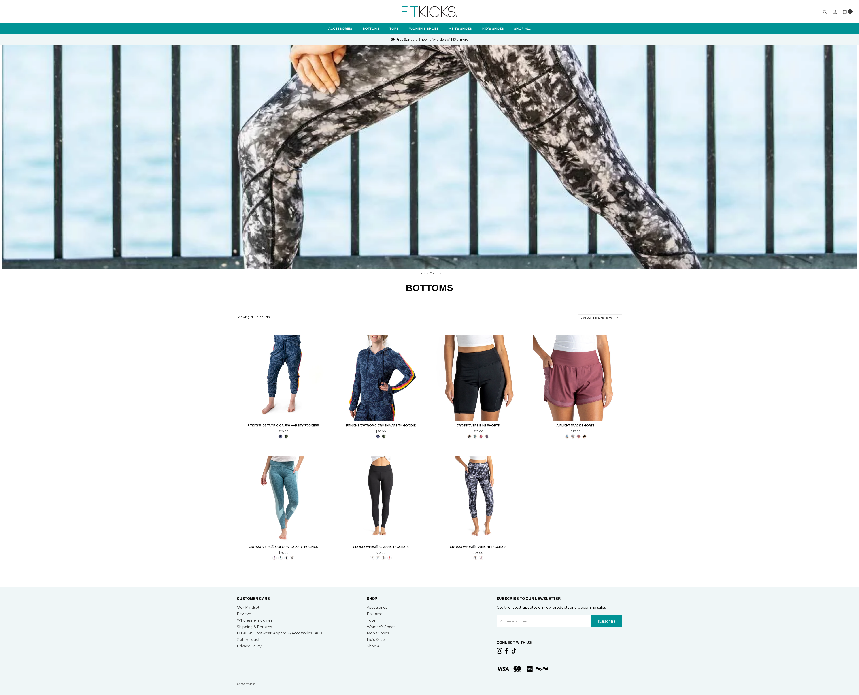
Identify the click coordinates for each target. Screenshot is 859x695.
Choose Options (283, 412)
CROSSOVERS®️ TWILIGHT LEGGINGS (478, 546)
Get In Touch (249, 639)
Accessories (340, 28)
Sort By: (586, 317)
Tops (394, 28)
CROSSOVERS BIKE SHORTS (478, 425)
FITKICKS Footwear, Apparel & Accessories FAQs (279, 633)
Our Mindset (248, 607)
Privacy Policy (249, 646)
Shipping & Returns (254, 627)
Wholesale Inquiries (254, 620)
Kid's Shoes (493, 28)
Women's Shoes (424, 28)
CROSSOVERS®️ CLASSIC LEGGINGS (381, 546)
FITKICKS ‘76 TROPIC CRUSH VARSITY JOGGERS (283, 425)
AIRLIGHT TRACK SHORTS (575, 425)
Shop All (522, 28)
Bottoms (371, 28)
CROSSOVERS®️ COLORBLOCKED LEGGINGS (283, 546)
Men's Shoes (460, 28)
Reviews (244, 614)
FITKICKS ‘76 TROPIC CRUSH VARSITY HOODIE (381, 425)
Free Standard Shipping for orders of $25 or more (432, 39)
